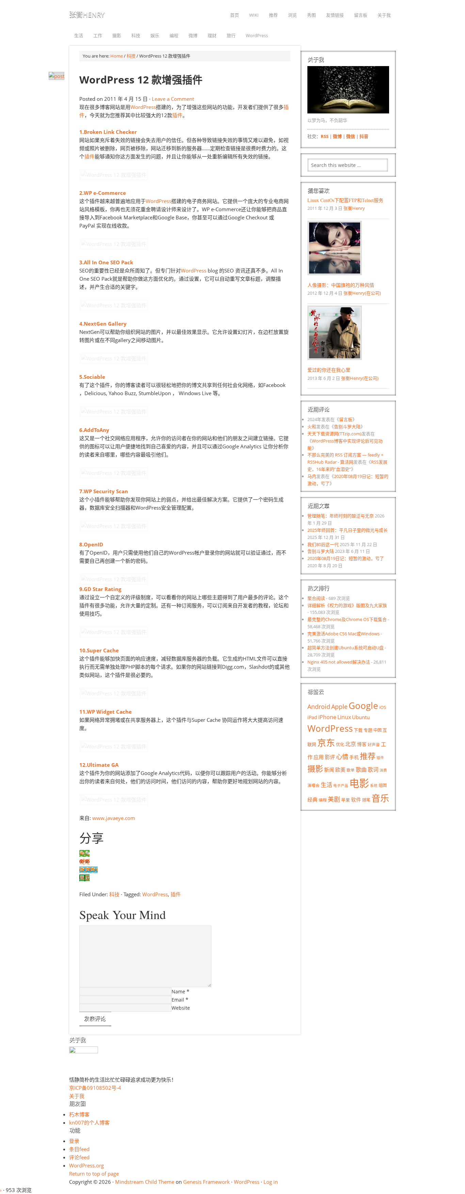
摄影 (116, 35)
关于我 (76, 1095)
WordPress (257, 35)
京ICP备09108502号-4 (95, 1087)
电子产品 (340, 785)
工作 (97, 35)
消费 (383, 770)
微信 (350, 136)
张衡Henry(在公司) (362, 293)
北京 (350, 744)
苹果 (345, 800)
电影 (359, 783)
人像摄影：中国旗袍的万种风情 (340, 285)
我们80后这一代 (323, 544)
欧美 (340, 769)
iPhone (327, 717)
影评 (330, 757)
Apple (339, 706)
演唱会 (313, 785)
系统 (374, 785)
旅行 (231, 35)
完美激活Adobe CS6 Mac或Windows (343, 634)
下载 (358, 730)
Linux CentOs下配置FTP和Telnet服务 (345, 200)
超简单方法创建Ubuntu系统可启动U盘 (345, 648)
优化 (340, 744)
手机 (354, 757)
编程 (174, 35)
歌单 (351, 770)
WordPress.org (86, 1165)
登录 (74, 1140)
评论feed (79, 1157)
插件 (177, 115)
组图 (383, 785)
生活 (78, 35)
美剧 (334, 799)
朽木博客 (79, 1114)
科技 (135, 35)
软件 (356, 799)
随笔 (366, 800)
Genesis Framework (206, 1181)
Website (181, 1008)
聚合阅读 (316, 598)
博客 (362, 744)
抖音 (363, 136)
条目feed (79, 1149)
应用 (319, 757)
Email (178, 999)
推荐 (367, 755)
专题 (368, 730)
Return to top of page (94, 1173)
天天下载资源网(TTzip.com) (334, 434)
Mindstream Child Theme (144, 1181)
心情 (342, 756)
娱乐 (154, 35)
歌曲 (361, 769)
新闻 (329, 769)
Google (363, 705)
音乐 (380, 798)
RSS (324, 136)
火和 (311, 426)
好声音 (374, 744)
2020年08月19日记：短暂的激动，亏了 (345, 558)
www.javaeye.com (113, 818)
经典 (312, 799)
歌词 (373, 769)
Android (318, 706)
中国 (377, 730)
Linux (344, 717)
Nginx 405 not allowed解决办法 (338, 662)
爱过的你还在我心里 (328, 370)
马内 (311, 476)
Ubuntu (361, 717)
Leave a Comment (173, 98)
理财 (212, 35)
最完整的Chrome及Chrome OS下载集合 (347, 619)
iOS (382, 707)
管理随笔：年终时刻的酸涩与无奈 (340, 516)
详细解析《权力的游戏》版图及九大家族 (347, 605)
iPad (312, 717)
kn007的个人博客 (89, 1122)
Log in (270, 1181)
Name (178, 991)
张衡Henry (87, 14)
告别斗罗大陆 (347, 426)
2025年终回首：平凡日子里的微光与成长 (347, 530)
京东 (326, 742)
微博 (193, 35)
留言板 (345, 419)
